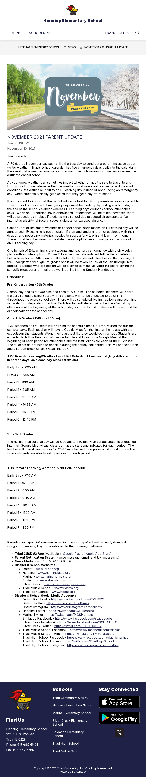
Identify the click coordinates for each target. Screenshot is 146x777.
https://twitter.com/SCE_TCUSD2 (77, 626)
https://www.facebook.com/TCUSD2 (77, 599)
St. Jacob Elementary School (68, 734)
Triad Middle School (66, 751)
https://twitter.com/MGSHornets (70, 614)
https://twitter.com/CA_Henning (71, 611)
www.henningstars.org (54, 573)
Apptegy (81, 771)
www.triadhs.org (63, 592)
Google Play (72, 553)
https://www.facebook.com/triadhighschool (98, 637)
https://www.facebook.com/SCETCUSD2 (88, 622)
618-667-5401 (27, 744)
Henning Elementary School (39, 47)
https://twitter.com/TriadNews (67, 603)
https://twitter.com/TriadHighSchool (88, 641)
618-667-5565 (23, 750)
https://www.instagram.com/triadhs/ (92, 645)
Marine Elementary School (71, 713)
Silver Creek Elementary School (69, 722)
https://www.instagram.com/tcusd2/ (76, 607)
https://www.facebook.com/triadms (95, 630)
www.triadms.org (66, 588)
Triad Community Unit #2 (70, 698)
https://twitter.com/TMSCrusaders (89, 634)
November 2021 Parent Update (106, 47)
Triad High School (65, 743)
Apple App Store (98, 553)
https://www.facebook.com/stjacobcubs (83, 618)
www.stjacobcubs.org (55, 580)
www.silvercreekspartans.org (65, 584)
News (72, 47)
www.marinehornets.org (53, 576)
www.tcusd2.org (47, 569)
